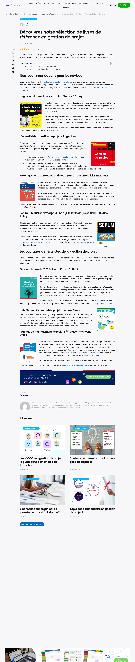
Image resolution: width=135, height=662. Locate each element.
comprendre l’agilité (80, 242)
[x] (13, 52)
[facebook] (13, 56)
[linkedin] (13, 64)
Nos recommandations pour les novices (40, 66)
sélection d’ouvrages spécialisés (76, 365)
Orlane (29, 24)
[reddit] (13, 68)
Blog (25, 14)
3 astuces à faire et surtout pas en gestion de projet (92, 460)
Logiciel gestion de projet (13, 14)
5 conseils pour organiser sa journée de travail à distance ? (40, 510)
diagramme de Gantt (104, 303)
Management (33, 14)
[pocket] (13, 72)
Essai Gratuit (125, 5)
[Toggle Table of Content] (111, 63)
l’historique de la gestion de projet (62, 157)
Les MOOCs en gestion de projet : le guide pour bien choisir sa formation (41, 462)
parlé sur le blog (90, 355)
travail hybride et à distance (35, 242)
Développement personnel (47, 14)
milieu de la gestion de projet (56, 82)
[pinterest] (13, 60)
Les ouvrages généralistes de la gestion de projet (43, 69)
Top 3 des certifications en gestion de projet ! (92, 510)
